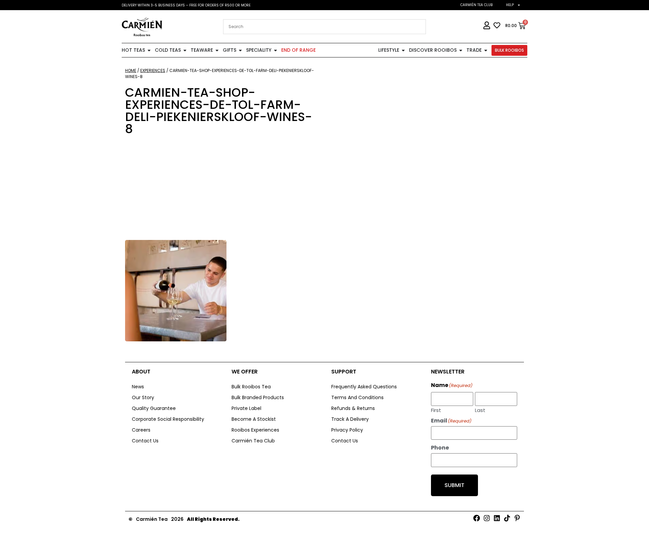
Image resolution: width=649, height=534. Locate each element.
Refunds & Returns (353, 408)
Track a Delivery (350, 419)
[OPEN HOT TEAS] (149, 50)
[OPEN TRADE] (485, 50)
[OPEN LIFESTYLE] (403, 50)
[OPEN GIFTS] (240, 50)
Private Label (246, 408)
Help (510, 4)
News (138, 386)
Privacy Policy (347, 430)
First (436, 410)
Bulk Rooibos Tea (251, 386)
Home (130, 70)
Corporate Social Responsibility (168, 419)
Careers (141, 430)
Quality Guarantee (154, 408)
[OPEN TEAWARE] (217, 50)
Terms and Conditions (357, 397)
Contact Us (145, 440)
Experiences (152, 70)
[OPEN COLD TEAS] (185, 50)
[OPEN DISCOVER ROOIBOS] (460, 50)
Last (480, 410)
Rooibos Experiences (255, 430)
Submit (454, 485)
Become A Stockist (254, 419)
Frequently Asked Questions (364, 386)
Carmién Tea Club (476, 4)
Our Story (143, 397)
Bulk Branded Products (258, 397)
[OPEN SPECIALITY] (275, 50)
